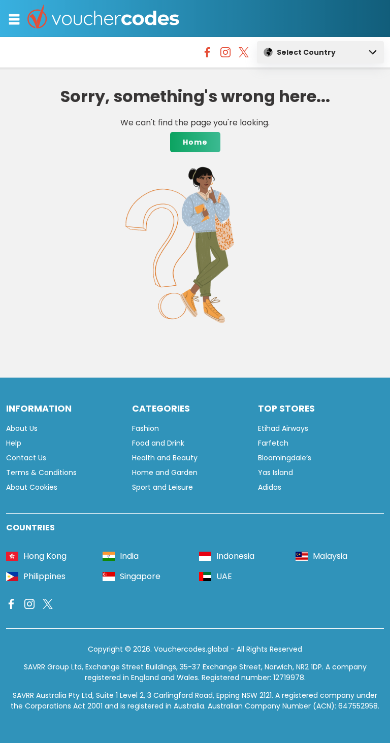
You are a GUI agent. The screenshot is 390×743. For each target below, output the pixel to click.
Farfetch (273, 443)
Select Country (306, 52)
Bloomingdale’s (284, 458)
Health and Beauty (165, 458)
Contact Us (26, 458)
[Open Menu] (14, 19)
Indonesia (235, 556)
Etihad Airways (283, 428)
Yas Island (275, 472)
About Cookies (31, 487)
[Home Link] (103, 18)
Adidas (269, 487)
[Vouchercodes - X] (244, 55)
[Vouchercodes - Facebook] (207, 55)
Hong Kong (45, 556)
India (129, 556)
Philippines (44, 576)
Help (13, 443)
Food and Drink (158, 443)
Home (195, 142)
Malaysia (330, 556)
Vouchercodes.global (191, 649)
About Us (22, 428)
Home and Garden (165, 472)
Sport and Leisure (162, 487)
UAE (224, 576)
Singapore (140, 576)
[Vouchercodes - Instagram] (225, 55)
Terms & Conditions (41, 472)
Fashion (145, 428)
